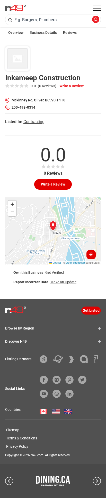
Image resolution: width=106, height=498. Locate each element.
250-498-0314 (23, 107)
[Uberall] (60, 359)
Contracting (34, 121)
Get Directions (91, 254)
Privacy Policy (17, 446)
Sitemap (12, 430)
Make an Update (63, 282)
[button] (53, 226)
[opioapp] (56, 393)
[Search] (95, 20)
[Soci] (96, 359)
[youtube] (44, 393)
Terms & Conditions (21, 438)
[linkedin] (69, 393)
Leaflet (56, 262)
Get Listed (91, 310)
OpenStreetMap (75, 262)
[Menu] (97, 8)
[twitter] (82, 379)
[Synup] (73, 359)
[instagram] (56, 379)
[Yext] (45, 359)
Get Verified (54, 272)
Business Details (43, 32)
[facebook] (44, 379)
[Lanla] (86, 359)
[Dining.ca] (53, 481)
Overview (15, 32)
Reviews (70, 32)
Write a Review (71, 86)
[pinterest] (69, 379)
